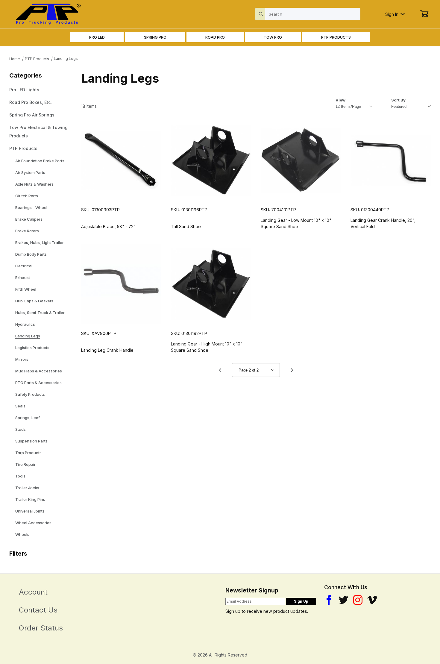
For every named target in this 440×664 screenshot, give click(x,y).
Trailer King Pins (30, 499)
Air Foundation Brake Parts (39, 160)
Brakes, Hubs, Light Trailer (39, 242)
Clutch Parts (26, 195)
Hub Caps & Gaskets (34, 300)
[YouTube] (372, 600)
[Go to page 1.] (220, 370)
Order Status (41, 628)
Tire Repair (25, 464)
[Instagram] (358, 600)
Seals (20, 406)
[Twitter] (343, 600)
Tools (20, 476)
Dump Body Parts (31, 254)
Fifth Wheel (25, 289)
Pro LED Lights (24, 89)
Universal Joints (30, 511)
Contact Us (38, 610)
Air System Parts (30, 172)
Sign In (391, 14)
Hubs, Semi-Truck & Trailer (40, 312)
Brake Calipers (29, 219)
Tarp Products (28, 452)
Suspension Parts (31, 441)
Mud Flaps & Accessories (38, 371)
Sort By (398, 100)
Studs (20, 429)
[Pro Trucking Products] (47, 13)
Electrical (23, 265)
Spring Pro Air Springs (31, 114)
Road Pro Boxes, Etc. (30, 102)
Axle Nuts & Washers (34, 184)
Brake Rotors (27, 230)
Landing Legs (27, 335)
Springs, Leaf (27, 417)
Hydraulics (25, 324)
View (340, 100)
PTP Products (23, 148)
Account (33, 592)
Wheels (22, 534)
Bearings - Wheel (31, 207)
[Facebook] (329, 600)
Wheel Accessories (33, 522)
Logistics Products (32, 347)
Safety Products (30, 394)
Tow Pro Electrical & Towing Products (38, 131)
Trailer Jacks (27, 487)
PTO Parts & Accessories (38, 382)
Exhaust (22, 277)
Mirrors (21, 359)
